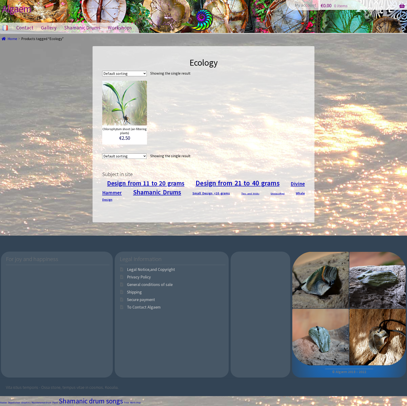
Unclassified (278, 193)
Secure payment (141, 299)
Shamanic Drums (82, 27)
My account (305, 5)
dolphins (26, 402)
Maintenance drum (41, 402)
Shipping (134, 292)
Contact (24, 27)
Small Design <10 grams (211, 193)
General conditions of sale (150, 284)
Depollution (14, 402)
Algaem (16, 8)
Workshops (120, 27)
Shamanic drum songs (91, 401)
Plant (55, 402)
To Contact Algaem (144, 307)
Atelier (3, 402)
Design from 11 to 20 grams (145, 183)
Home (12, 38)
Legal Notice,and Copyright (151, 269)
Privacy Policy (139, 277)
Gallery (49, 27)
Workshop (135, 402)
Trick (126, 402)
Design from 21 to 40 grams (238, 183)
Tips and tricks (250, 193)
